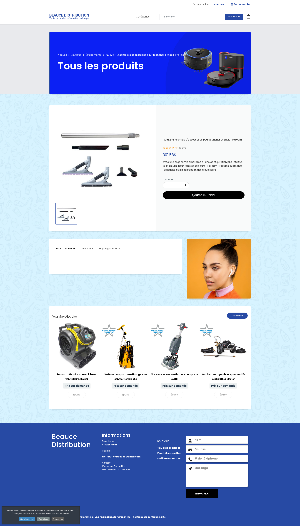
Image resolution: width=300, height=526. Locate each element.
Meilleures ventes (168, 458)
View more (237, 315)
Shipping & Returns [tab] (109, 248)
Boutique (218, 4)
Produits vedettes (169, 453)
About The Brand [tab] (65, 248)
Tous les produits (168, 448)
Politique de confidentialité (149, 517)
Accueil (201, 4)
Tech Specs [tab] (86, 248)
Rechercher (234, 16)
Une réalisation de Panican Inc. (113, 517)
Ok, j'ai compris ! (27, 519)
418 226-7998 (109, 444)
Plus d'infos (43, 519)
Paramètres (58, 519)
